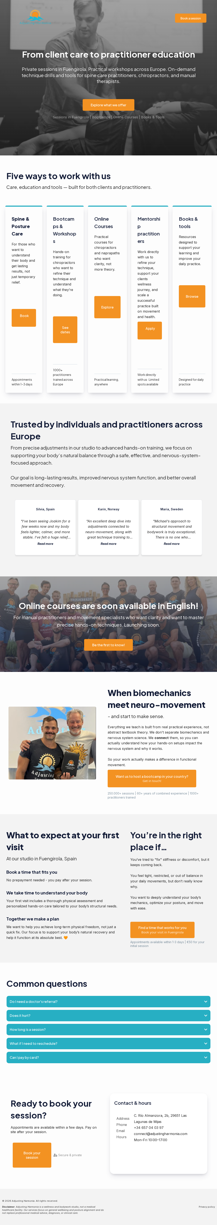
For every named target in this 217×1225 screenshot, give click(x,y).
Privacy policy (207, 1206)
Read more (45, 543)
